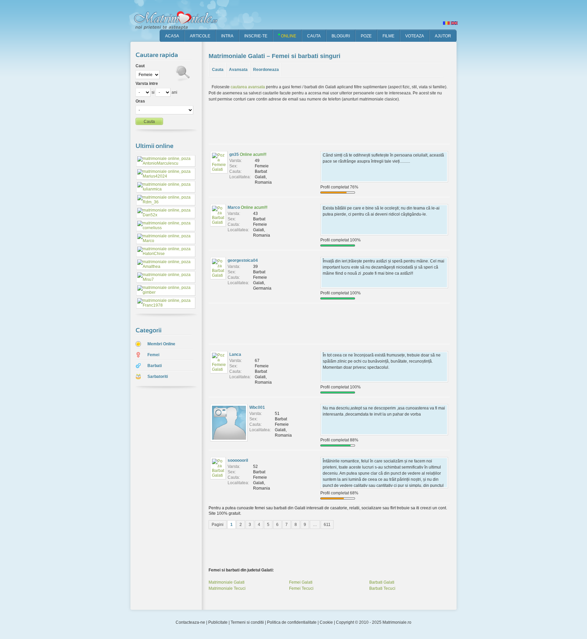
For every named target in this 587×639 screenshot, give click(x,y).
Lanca (235, 354)
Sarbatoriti (157, 376)
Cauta (218, 69)
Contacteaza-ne (190, 622)
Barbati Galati (381, 582)
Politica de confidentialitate (292, 622)
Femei (153, 354)
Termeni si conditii (247, 622)
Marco (234, 207)
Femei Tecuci (301, 588)
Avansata (238, 69)
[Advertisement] (161, 499)
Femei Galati (301, 582)
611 (327, 524)
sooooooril (238, 460)
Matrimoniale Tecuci (227, 588)
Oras (140, 101)
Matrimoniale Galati (227, 582)
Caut (140, 65)
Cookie (326, 622)
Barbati (154, 365)
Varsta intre (147, 83)
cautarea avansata (248, 87)
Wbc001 (257, 407)
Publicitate (218, 622)
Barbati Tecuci (382, 588)
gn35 (234, 154)
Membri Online (161, 344)
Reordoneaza (266, 69)
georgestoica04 (243, 260)
